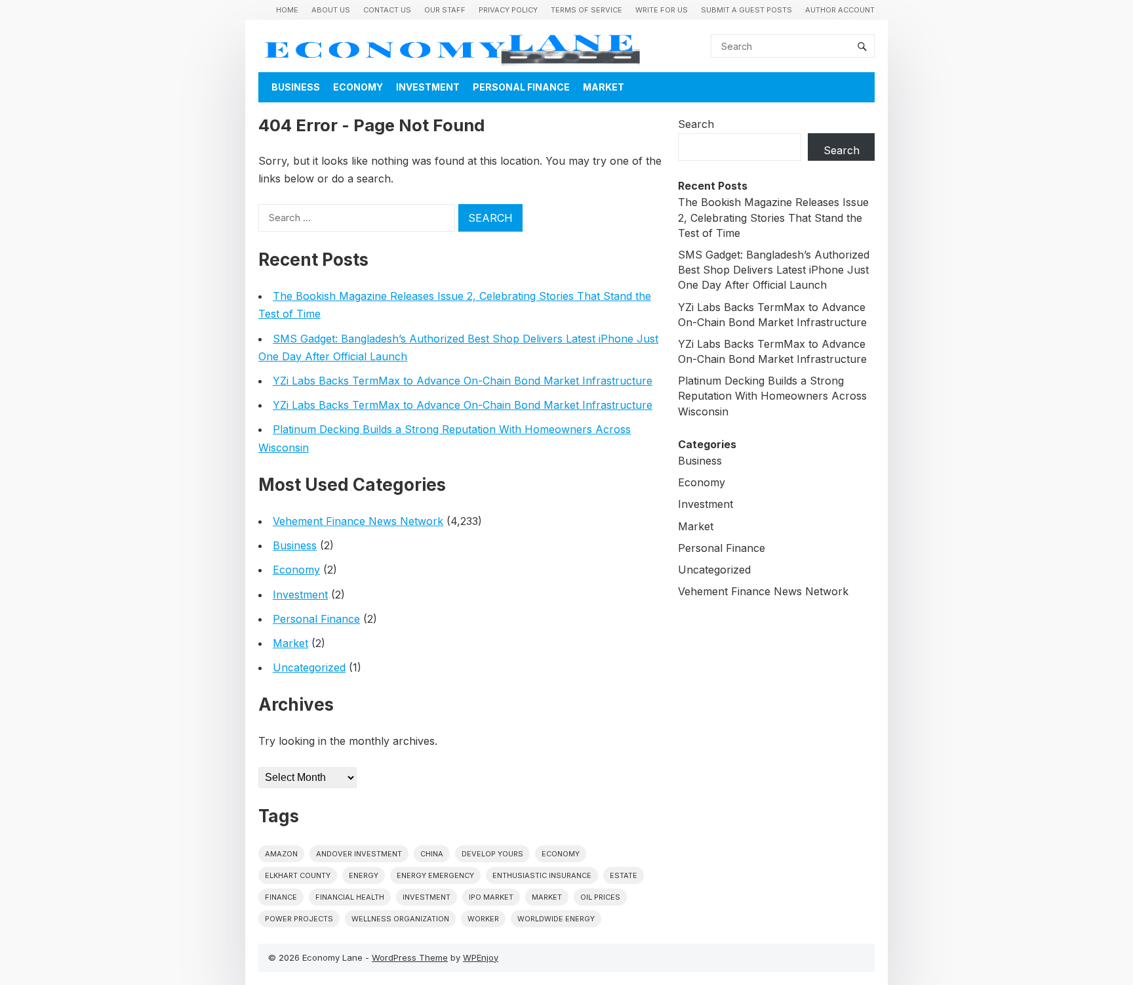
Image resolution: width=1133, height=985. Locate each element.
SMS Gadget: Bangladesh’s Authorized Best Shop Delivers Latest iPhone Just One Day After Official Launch (773, 269)
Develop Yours (492, 853)
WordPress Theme (410, 957)
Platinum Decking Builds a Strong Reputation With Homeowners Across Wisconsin (772, 395)
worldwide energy (556, 918)
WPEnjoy (480, 957)
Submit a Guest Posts (746, 9)
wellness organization (400, 918)
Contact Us (387, 9)
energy (363, 875)
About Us (330, 9)
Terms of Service (586, 9)
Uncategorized (309, 667)
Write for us (661, 9)
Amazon (281, 853)
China (431, 853)
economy (561, 853)
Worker (483, 918)
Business (295, 87)
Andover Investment (359, 853)
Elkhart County (297, 875)
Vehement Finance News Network (358, 521)
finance (281, 897)
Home (287, 9)
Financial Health (349, 897)
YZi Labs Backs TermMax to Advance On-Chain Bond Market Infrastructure (462, 380)
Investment (428, 87)
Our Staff (445, 9)
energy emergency (435, 875)
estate (623, 875)
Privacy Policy (508, 9)
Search (696, 124)
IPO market (491, 897)
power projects (299, 918)
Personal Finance (521, 87)
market (547, 897)
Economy (358, 87)
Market (603, 87)
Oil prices (600, 897)
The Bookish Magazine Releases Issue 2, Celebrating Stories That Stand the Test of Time (773, 217)
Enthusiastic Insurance (541, 875)
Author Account (840, 9)
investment (426, 897)
